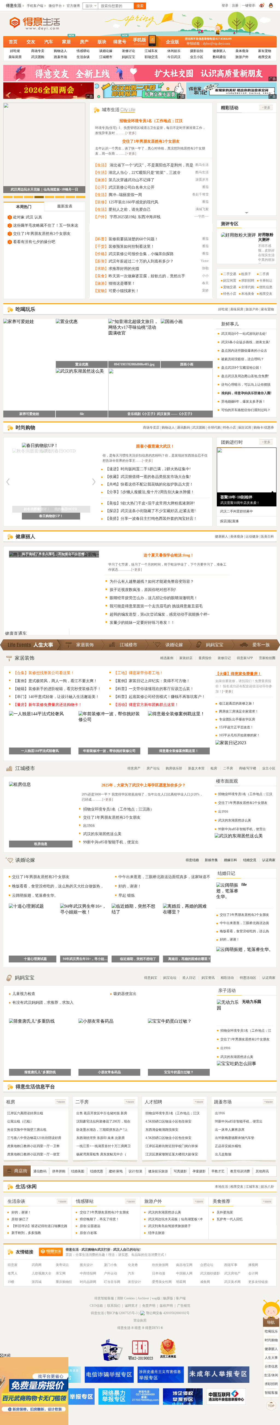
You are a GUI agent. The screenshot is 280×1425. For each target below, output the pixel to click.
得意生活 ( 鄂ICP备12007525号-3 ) (115, 1313)
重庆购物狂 (64, 1282)
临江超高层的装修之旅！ (237, 703)
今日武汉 (173, 57)
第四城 (37, 1282)
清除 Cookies (126, 1298)
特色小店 (229, 294)
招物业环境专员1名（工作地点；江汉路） (118, 809)
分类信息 (271, 1366)
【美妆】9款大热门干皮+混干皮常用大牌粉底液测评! (150, 503)
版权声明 (166, 1306)
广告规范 (183, 1306)
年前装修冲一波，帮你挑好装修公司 (109, 751)
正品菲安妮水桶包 (228, 1146)
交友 (31, 41)
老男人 (13, 1273)
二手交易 (229, 274)
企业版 (172, 41)
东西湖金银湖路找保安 (161, 1130)
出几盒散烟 (223, 1154)
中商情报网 (88, 1273)
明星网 (181, 1282)
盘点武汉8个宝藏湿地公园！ (241, 368)
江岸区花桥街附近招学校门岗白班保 (171, 1146)
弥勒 (205, 268)
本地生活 (221, 1187)
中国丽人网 (184, 1273)
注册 (235, 5)
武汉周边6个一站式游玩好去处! (244, 334)
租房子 (246, 274)
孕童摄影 (199, 1171)
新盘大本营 (196, 768)
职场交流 (151, 57)
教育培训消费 (240, 1171)
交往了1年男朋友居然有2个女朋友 (42, 234)
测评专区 (229, 223)
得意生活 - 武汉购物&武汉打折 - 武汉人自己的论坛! (103, 1249)
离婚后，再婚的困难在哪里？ (189, 959)
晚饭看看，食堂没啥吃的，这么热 (244, 931)
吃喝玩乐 (271, 1331)
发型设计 (134, 1282)
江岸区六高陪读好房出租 (25, 1113)
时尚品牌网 (88, 1282)
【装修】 (101, 202)
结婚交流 (249, 860)
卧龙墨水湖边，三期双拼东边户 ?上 (102, 1130)
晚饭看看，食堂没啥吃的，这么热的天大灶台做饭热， (58, 886)
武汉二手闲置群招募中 (236, 511)
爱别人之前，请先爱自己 (130, 209)
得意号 (119, 41)
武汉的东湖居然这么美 (102, 834)
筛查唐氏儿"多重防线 (40, 1072)
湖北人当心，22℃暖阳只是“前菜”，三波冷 (144, 173)
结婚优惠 (96, 1171)
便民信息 (265, 287)
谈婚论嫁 (105, 51)
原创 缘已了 (20, 1219)
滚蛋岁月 (202, 179)
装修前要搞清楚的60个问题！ (133, 239)
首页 (13, 41)
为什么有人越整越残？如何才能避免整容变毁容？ (152, 581)
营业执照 (140, 1320)
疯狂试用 (244, 427)
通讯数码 (183, 427)
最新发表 (64, 206)
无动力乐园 (251, 1002)
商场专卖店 (151, 427)
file (82, 414)
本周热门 (23, 207)
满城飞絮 (202, 209)
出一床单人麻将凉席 (229, 1130)
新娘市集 (211, 860)
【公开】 (101, 187)
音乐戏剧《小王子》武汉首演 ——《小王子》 (160, 414)
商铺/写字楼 (247, 768)
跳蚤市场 (60, 57)
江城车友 (151, 51)
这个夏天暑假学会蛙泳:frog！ (169, 555)
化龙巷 (133, 1265)
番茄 (205, 187)
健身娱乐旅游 (158, 1171)
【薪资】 (101, 261)
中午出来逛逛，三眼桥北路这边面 (244, 923)
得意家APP (245, 658)
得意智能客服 (104, 1298)
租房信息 (40, 844)
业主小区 (196, 57)
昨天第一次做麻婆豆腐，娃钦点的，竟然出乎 (147, 276)
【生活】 (101, 165)
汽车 (48, 41)
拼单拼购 (58, 1171)
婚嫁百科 (230, 860)
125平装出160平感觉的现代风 (133, 202)
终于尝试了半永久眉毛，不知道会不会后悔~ (54, 554)
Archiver (143, 1298)
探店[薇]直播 (229, 521)
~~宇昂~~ (201, 216)
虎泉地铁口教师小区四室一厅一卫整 (33, 1146)
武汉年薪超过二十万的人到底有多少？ (141, 261)
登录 (225, 5)
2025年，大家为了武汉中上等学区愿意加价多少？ (143, 785)
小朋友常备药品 (109, 1072)
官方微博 (73, 6)
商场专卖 (37, 51)
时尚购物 (271, 1340)
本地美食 (247, 294)
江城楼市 (105, 57)
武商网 (37, 1265)
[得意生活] (43, 23)
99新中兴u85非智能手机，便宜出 (111, 842)
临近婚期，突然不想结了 (138, 959)
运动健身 (252, 536)
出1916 (89, 826)
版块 (102, 41)
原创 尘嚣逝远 (90, 1226)
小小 (205, 276)
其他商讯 (262, 1171)
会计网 (253, 1273)
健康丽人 (219, 51)
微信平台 (55, 6)
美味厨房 (15, 57)
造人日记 (189, 978)
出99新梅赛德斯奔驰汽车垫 (234, 1138)
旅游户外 (242, 57)
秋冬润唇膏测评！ (37, 509)
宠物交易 (229, 287)
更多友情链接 (258, 1282)
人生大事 (271, 1358)
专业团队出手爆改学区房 (237, 719)
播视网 (253, 1265)
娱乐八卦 (267, 1187)
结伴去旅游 (156, 1233)
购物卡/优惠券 (263, 427)
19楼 (11, 1282)
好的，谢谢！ (129, 886)
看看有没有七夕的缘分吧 (34, 242)
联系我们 (113, 1306)
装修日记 (224, 658)
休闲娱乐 (173, 51)
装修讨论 (128, 51)
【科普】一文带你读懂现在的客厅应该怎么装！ (153, 689)
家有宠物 (264, 51)
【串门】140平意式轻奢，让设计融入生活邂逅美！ (56, 697)
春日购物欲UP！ (51, 516)
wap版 (156, 1298)
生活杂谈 (83, 57)
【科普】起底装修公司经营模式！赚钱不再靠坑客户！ (159, 697)
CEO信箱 (96, 1306)
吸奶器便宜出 (124, 994)
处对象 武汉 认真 (27, 217)
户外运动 (110, 1273)
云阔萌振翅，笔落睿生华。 (35, 895)
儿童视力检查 (23, 994)
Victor (205, 261)
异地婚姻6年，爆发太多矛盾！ (243, 401)
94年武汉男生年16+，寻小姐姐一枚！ (86, 959)
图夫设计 (86, 1265)
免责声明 (148, 1306)
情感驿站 (83, 51)
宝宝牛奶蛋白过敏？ (179, 1072)
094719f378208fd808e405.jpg (134, 364)
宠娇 (205, 290)
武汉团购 (37, 57)
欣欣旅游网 (160, 1265)
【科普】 (101, 239)
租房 (214, 768)
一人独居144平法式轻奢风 (40, 751)
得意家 (13, 1265)
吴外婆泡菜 (225, 1212)
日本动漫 (158, 1273)
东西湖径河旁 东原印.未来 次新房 (100, 1138)
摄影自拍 (196, 51)
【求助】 (101, 269)
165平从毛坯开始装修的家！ (239, 735)
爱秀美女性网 (162, 1282)
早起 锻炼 (126, 895)
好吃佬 (15, 51)
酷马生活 (202, 165)
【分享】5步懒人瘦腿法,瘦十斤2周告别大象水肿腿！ (149, 492)
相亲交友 (264, 57)
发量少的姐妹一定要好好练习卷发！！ (142, 623)
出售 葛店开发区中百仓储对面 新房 (101, 1113)
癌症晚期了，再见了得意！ (99, 1219)
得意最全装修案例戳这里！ (179, 751)
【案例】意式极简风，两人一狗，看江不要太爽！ (55, 681)
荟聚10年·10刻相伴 (236, 497)
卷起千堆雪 (200, 194)
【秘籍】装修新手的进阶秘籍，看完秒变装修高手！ (57, 689)
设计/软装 (135, 1171)
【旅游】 (101, 180)
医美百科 (267, 536)
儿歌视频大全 (41, 1273)
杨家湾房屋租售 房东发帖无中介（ (101, 1154)
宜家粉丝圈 (267, 658)
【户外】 (101, 217)
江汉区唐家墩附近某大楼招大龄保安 (171, 1154)
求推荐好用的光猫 (124, 269)
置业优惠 (81, 364)
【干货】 (101, 246)
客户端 (181, 1298)
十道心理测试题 (35, 959)
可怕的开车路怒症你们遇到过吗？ (245, 410)
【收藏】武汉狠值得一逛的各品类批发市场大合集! (148, 477)
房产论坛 (153, 768)
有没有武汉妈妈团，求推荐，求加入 (43, 1002)
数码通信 (219, 57)
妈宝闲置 (229, 280)
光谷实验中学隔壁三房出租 (26, 1130)
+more (60, 1102)
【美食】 (101, 276)
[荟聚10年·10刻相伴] (246, 490)
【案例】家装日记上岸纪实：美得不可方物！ (151, 681)
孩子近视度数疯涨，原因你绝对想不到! (143, 590)
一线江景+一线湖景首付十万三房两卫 (103, 1146)
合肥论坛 (206, 1265)
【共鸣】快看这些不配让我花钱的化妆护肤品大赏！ (149, 484)
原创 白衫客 (88, 1233)
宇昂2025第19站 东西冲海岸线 (135, 217)
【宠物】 (101, 291)
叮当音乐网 (112, 1282)
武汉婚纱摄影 (210, 1273)
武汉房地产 (232, 1273)
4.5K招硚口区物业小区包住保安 (168, 1121)
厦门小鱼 (110, 1265)
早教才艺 (217, 1171)
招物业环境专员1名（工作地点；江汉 (151, 121)
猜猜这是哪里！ (122, 283)
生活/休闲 (271, 1375)
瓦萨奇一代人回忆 (230, 1219)
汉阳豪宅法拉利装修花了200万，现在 (103, 1121)
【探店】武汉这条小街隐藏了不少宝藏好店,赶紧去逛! (150, 511)
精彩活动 (227, 978)
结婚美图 (77, 1171)
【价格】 (101, 254)
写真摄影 (180, 1171)
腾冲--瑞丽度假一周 (125, 195)
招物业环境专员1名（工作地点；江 (245, 1030)
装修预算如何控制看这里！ (131, 246)
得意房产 (134, 768)
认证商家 (268, 860)
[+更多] (131, 133)
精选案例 (166, 658)
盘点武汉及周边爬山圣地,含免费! (245, 376)
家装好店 (185, 658)
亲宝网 (61, 1273)
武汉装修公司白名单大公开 (131, 187)
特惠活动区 (248, 978)
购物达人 (60, 51)
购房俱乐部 (174, 768)
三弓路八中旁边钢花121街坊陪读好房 (34, 1138)
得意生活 (13, 6)
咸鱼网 (205, 1282)
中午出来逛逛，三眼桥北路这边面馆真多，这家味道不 (164, 877)
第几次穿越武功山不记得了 (131, 180)
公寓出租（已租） (20, 1121)
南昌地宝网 (184, 1265)
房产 (84, 41)
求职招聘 (247, 280)
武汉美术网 (232, 1282)
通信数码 (39, 1171)
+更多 (266, 107)
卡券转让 (265, 280)
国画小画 (186, 364)
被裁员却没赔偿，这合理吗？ (242, 359)
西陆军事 (230, 1265)
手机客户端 (35, 6)
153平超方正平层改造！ (236, 727)
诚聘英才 (131, 1306)
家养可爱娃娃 (29, 414)
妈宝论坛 (169, 978)
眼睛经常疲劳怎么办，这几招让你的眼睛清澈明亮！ (154, 598)
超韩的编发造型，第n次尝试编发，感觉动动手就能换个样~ (159, 614)
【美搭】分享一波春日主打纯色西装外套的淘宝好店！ (151, 519)
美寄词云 (62, 1265)
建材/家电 (116, 1171)
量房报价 (205, 658)
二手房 (264, 274)
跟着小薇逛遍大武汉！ (155, 446)
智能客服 (271, 1393)
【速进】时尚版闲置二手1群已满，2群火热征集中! (148, 469)
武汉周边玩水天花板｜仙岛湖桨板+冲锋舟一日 (44, 189)
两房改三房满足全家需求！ (238, 711)
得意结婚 (192, 860)
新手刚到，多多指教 (26, 1233)
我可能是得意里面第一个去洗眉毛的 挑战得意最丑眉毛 (156, 606)
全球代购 (247, 287)
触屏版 (168, 1298)
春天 (205, 283)
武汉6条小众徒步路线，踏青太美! (245, 342)
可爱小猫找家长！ (124, 291)
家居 (66, 41)
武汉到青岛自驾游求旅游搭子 (169, 1226)
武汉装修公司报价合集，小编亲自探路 (141, 254)
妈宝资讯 (208, 978)
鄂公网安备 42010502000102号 (167, 1313)
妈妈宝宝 (128, 57)
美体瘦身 (242, 51)
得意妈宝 (150, 978)
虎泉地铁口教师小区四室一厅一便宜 (33, 1154)
